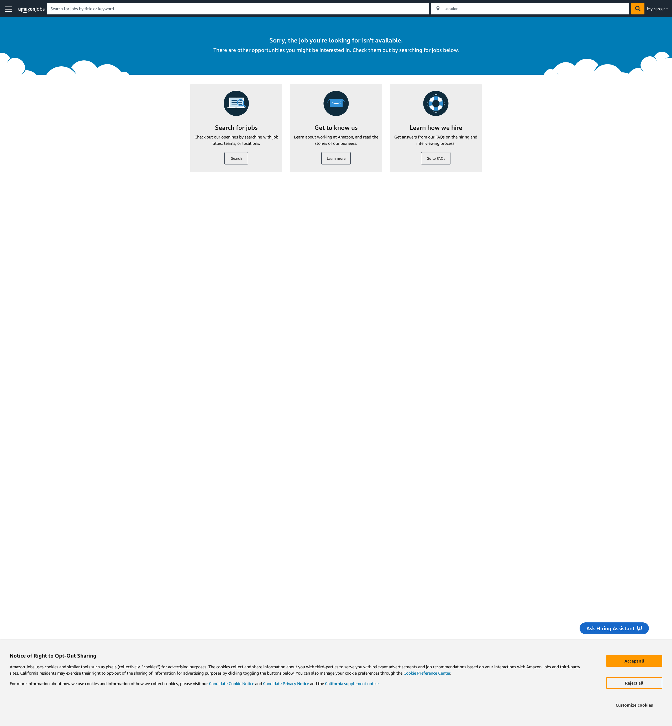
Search (236, 158)
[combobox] (238, 8)
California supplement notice (352, 683)
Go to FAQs (436, 158)
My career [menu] (656, 8)
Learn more (336, 158)
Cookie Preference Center (426, 673)
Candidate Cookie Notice (231, 683)
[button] (9, 9)
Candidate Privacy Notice (286, 683)
